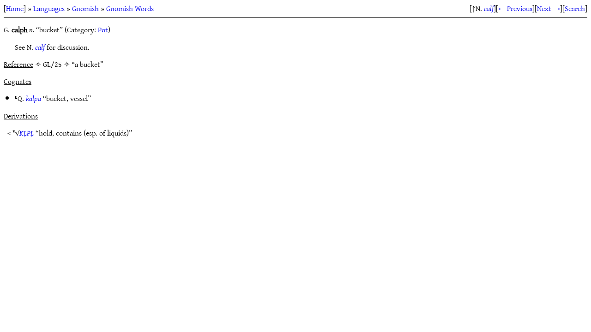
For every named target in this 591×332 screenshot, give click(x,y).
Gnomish (85, 8)
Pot (103, 29)
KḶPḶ (26, 132)
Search (575, 8)
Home (15, 8)
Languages (49, 8)
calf (489, 8)
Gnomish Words (130, 8)
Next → (548, 8)
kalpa (33, 98)
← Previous (515, 8)
